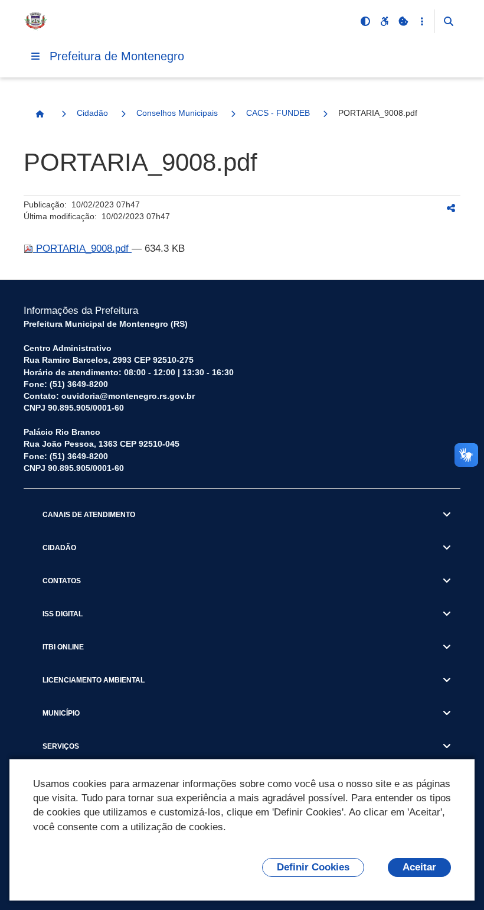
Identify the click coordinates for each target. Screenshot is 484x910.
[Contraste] (365, 21)
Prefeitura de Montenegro (117, 56)
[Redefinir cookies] (403, 21)
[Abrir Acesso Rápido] (422, 21)
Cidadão (92, 113)
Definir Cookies (313, 867)
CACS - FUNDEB (278, 113)
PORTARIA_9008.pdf (82, 248)
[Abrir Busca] (448, 21)
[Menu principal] (35, 56)
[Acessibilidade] (384, 21)
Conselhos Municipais (177, 113)
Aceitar (419, 867)
